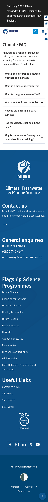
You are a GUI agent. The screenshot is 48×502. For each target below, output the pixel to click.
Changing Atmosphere (14, 298)
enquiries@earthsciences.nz (22, 257)
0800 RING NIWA (14, 246)
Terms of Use (24, 491)
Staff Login (8, 406)
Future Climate (10, 292)
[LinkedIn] (46, 28)
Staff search (8, 400)
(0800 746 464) (12, 251)
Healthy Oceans (10, 325)
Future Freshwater (12, 305)
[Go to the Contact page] (5, 224)
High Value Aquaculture (15, 351)
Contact (15, 487)
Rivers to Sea (9, 345)
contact (35, 215)
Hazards (6, 332)
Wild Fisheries (9, 358)
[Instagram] (46, 23)
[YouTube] (46, 39)
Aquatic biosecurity (12, 338)
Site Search (8, 393)
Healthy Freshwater (12, 312)
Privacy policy (30, 487)
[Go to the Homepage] (10, 31)
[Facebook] (46, 17)
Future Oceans (10, 318)
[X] (46, 34)
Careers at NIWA (11, 386)
